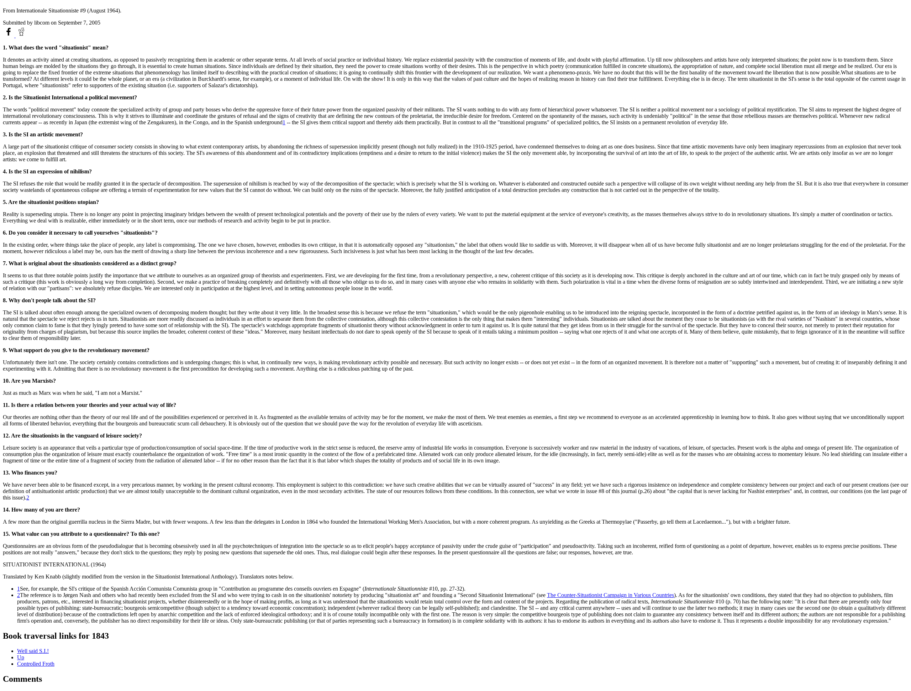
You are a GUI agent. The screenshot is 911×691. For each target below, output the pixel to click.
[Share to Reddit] (21, 35)
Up (20, 657)
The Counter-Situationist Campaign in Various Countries (610, 595)
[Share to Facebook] (9, 35)
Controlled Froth (35, 664)
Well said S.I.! (33, 651)
